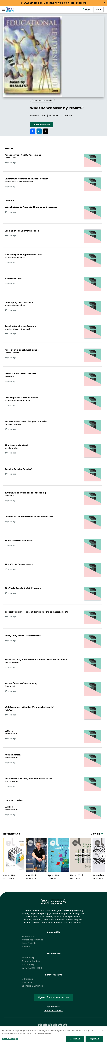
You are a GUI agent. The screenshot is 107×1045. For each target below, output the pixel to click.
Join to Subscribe (41, 124)
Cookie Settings (10, 1038)
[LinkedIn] (55, 1025)
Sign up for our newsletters (53, 997)
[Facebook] (40, 1025)
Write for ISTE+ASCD (32, 968)
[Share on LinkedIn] (39, 131)
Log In (98, 9)
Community (28, 964)
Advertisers (27, 979)
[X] (45, 1025)
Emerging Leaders (31, 961)
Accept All (75, 1039)
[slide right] (102, 856)
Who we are (28, 936)
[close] (104, 2)
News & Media (29, 943)
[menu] (3, 9)
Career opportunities (32, 939)
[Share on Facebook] (32, 131)
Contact (26, 946)
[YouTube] (60, 1025)
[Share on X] (45, 131)
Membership (28, 957)
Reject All (94, 1039)
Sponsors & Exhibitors (32, 985)
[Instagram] (50, 1025)
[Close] (102, 1031)
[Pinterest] (65, 1025)
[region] (53, 1035)
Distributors (27, 982)
